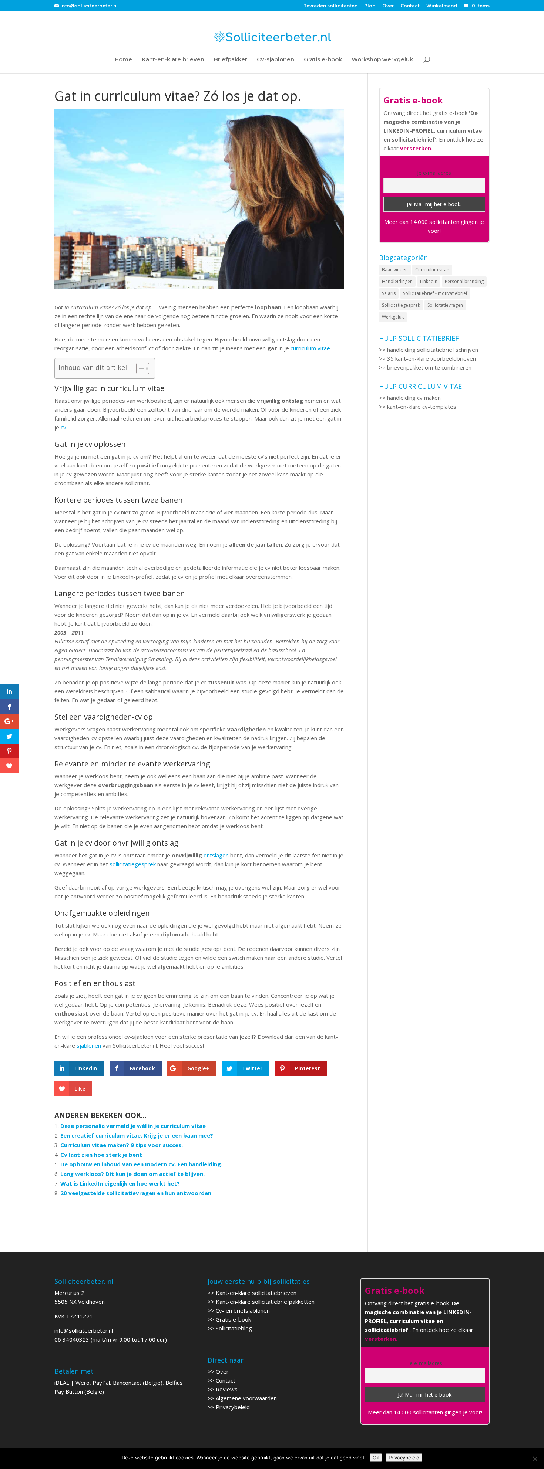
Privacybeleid (233, 1407)
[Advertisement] (434, 551)
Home (123, 60)
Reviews (227, 1389)
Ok (376, 1458)
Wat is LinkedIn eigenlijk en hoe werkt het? (120, 1183)
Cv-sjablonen (275, 60)
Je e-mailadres (434, 172)
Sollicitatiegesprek (401, 305)
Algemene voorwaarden (246, 1398)
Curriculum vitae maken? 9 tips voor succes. (121, 1145)
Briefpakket (230, 60)
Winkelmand (441, 6)
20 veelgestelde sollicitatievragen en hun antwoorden (135, 1193)
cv (63, 427)
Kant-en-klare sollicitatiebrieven (256, 1292)
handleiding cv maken (414, 397)
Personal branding (464, 281)
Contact (410, 6)
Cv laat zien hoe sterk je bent (101, 1154)
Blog (370, 6)
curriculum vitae (310, 348)
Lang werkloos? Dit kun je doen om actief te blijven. (132, 1173)
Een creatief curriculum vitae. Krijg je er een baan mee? (136, 1135)
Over (388, 6)
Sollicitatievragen (445, 305)
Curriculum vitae (432, 269)
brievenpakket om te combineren (429, 367)
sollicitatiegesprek (133, 864)
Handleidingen (397, 281)
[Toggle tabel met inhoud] (139, 368)
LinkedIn (428, 281)
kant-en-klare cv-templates (421, 406)
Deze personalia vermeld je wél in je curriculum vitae (133, 1125)
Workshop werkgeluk (382, 60)
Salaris (389, 293)
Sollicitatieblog (234, 1328)
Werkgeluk (393, 317)
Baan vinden (395, 269)
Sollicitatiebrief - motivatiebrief (435, 293)
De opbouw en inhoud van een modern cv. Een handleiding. (141, 1164)
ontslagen (216, 855)
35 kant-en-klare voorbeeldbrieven (431, 358)
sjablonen (89, 1045)
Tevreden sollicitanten (330, 6)
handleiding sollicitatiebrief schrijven (432, 349)
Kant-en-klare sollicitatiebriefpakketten (265, 1301)
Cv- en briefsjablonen (243, 1310)
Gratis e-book (323, 60)
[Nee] (534, 1458)
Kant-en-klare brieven (173, 60)
